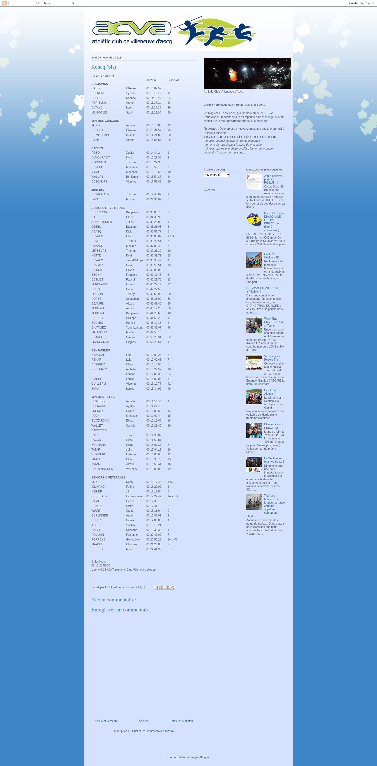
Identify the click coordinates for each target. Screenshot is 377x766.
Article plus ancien (181, 721)
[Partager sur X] (164, 587)
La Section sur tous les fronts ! (274, 460)
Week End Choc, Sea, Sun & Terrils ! (274, 322)
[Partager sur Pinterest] (173, 587)
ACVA (269, 113)
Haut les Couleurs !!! (271, 255)
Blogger (204, 757)
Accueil (143, 721)
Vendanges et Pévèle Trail (272, 358)
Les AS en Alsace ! (270, 392)
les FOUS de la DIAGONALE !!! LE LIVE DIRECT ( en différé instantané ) (274, 222)
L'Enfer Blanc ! (273, 424)
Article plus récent (106, 721)
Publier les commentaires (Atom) (153, 731)
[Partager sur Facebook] (168, 587)
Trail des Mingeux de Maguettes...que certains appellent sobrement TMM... (265, 506)
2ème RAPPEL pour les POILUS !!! (273, 179)
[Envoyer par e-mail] (156, 587)
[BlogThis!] (160, 587)
